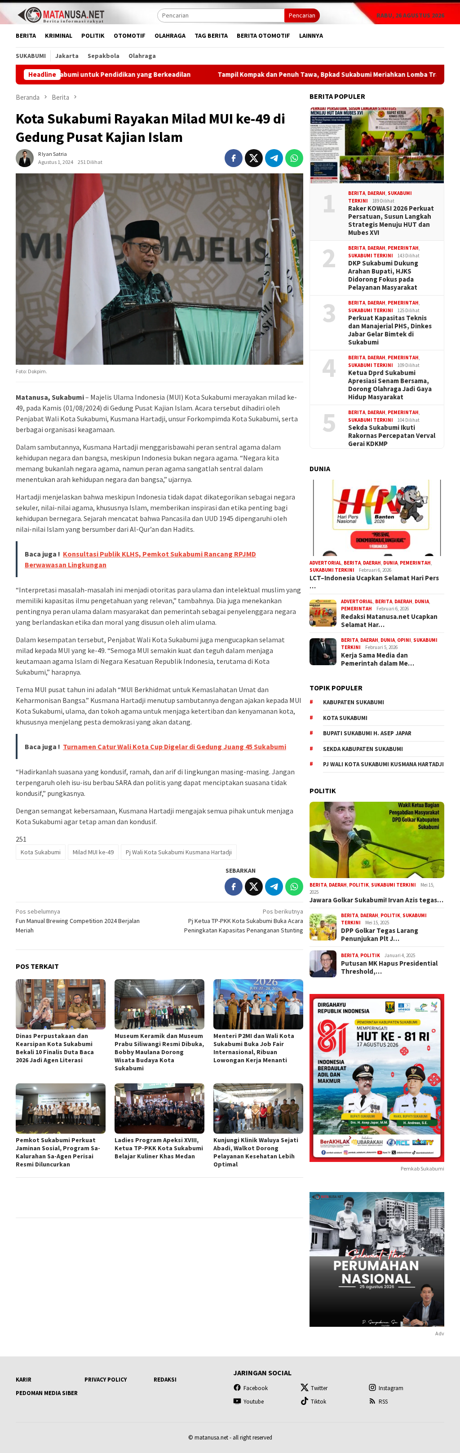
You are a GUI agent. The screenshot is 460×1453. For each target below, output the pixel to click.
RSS (383, 1401)
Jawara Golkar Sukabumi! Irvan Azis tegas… (376, 900)
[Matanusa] (61, 14)
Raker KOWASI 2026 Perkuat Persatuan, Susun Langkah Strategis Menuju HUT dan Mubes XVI (391, 220)
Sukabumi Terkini (370, 255)
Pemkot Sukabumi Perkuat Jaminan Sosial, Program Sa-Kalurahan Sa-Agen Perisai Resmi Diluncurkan (58, 1152)
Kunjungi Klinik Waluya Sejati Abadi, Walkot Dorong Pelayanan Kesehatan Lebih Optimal (255, 1152)
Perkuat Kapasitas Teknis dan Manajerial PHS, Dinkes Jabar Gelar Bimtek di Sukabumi (390, 330)
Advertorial (325, 563)
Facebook (255, 1388)
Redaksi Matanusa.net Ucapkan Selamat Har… (389, 621)
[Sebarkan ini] (234, 158)
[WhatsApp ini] (294, 158)
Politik (359, 885)
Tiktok (318, 1401)
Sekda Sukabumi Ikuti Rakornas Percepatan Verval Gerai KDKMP (391, 436)
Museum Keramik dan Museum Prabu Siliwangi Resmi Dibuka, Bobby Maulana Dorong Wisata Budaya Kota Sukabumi (159, 1052)
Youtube (253, 1401)
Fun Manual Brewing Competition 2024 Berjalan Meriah (78, 920)
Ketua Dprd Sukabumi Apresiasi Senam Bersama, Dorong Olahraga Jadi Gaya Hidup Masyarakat (390, 385)
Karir (23, 1379)
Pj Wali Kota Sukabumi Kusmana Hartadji (179, 852)
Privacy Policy (105, 1379)
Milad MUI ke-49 (93, 852)
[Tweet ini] (254, 158)
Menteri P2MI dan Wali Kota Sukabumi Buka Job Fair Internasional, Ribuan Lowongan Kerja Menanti (253, 1048)
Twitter (319, 1388)
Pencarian (302, 15)
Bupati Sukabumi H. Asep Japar (367, 733)
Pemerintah (403, 248)
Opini (404, 640)
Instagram (391, 1388)
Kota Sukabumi (41, 852)
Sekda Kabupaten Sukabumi (363, 749)
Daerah (376, 193)
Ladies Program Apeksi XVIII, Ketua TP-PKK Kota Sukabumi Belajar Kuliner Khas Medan (159, 1148)
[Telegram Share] (274, 158)
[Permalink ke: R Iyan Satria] (25, 157)
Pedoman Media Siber (47, 1393)
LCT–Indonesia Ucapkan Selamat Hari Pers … (374, 582)
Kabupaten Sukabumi (353, 702)
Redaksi (165, 1379)
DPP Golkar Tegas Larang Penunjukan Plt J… (379, 935)
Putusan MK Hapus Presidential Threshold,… (389, 967)
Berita (356, 193)
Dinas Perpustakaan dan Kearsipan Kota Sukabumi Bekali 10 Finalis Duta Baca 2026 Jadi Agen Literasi (55, 1048)
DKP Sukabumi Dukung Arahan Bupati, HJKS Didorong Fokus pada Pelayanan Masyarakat (383, 275)
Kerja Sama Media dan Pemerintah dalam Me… (377, 659)
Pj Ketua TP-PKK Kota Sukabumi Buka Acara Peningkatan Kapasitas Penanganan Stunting (243, 920)
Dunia (390, 563)
